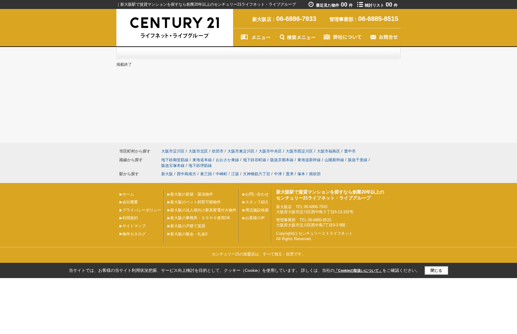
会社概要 (130, 202)
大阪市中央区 (270, 151)
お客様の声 (255, 218)
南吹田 (315, 174)
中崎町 (221, 174)
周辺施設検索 (257, 210)
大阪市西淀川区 (299, 151)
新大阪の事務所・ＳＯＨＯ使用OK (200, 218)
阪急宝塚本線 (173, 165)
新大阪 (167, 174)
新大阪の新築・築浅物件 (191, 194)
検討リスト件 (381, 5)
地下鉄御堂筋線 (174, 160)
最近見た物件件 (334, 5)
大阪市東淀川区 (241, 151)
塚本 (301, 174)
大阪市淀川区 (173, 151)
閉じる (436, 270)
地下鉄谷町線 (254, 160)
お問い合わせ (257, 194)
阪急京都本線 (282, 160)
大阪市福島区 (328, 151)
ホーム (128, 194)
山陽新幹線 (334, 160)
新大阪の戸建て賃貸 (187, 226)
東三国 (206, 174)
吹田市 (217, 151)
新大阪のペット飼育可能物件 (195, 202)
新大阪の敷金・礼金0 (188, 234)
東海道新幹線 (309, 160)
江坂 (235, 174)
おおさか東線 (227, 160)
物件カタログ (134, 234)
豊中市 (350, 151)
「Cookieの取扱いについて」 (358, 271)
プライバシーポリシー (141, 210)
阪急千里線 (357, 160)
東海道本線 (202, 160)
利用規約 (130, 218)
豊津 (290, 174)
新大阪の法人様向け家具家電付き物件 (203, 210)
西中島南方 (186, 174)
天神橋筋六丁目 (256, 174)
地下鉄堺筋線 (200, 165)
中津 (278, 174)
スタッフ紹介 (257, 202)
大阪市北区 (198, 151)
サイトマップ (134, 226)
